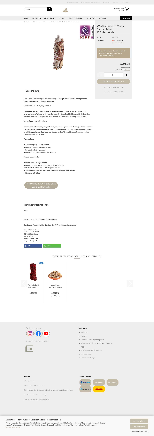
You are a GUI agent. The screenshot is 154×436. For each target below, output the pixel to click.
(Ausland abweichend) (118, 43)
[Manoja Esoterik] (65, 10)
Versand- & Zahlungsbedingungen (92, 340)
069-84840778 (73, 2)
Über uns (107, 2)
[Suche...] (49, 9)
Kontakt (126, 18)
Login (116, 2)
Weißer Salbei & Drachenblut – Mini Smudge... (33, 286)
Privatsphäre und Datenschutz (91, 350)
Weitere (102, 18)
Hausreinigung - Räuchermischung (55, 286)
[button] (100, 74)
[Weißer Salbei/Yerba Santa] (59, 53)
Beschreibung (32, 90)
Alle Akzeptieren (139, 421)
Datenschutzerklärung (13, 427)
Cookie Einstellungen (88, 358)
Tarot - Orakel (75, 18)
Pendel (62, 18)
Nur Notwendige (139, 426)
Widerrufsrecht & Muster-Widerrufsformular (96, 343)
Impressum (84, 332)
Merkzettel (126, 2)
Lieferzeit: (100, 40)
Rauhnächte (50, 18)
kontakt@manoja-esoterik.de (91, 2)
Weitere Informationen (139, 431)
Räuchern (36, 18)
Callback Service (86, 354)
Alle (26, 18)
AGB (82, 347)
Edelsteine (90, 18)
